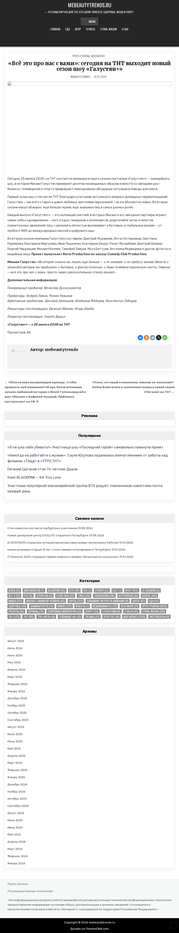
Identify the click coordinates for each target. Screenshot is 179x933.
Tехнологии (104, 596)
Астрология (128, 596)
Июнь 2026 (14, 655)
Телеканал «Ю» (70, 617)
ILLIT (117, 590)
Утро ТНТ (111, 617)
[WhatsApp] (164, 337)
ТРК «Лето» (46, 617)
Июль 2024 (14, 820)
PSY (28, 596)
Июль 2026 (14, 648)
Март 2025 (14, 762)
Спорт (91, 611)
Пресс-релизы (81, 56)
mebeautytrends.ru (89, 5)
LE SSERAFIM (151, 590)
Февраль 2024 (17, 856)
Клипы (64, 606)
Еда (67, 29)
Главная (55, 29)
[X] (158, 337)
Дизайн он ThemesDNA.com (89, 928)
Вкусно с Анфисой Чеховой (45, 601)
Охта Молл (129, 606)
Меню (92, 21)
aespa (14, 590)
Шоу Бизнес (98, 56)
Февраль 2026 (17, 684)
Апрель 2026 (16, 669)
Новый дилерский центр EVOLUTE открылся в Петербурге (47, 535)
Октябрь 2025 (17, 712)
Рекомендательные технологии (30, 891)
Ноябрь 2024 (16, 791)
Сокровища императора (64, 611)
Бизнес (149, 596)
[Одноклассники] (146, 337)
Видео (15, 601)
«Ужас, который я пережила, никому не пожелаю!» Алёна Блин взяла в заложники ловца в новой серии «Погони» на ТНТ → (133, 387)
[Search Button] (98, 39)
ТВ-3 (14, 617)
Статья (131, 611)
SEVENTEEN (44, 596)
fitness (90, 29)
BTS (74, 590)
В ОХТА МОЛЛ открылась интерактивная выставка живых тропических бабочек (63, 542)
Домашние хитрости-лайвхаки (107, 601)
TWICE (84, 596)
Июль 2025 (14, 734)
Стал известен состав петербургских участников (42, 528)
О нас (125, 29)
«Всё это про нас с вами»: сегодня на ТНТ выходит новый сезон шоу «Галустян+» (89, 66)
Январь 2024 (16, 863)
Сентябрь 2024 (18, 805)
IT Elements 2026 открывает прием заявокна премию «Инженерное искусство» (63, 556)
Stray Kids (65, 596)
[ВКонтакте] (140, 337)
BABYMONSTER (34, 590)
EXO (87, 590)
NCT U (14, 596)
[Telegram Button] (80, 39)
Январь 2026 (16, 691)
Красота (82, 606)
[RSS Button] (92, 39)
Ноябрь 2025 (16, 705)
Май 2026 (14, 662)
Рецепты (16, 611)
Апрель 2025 (16, 755)
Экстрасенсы (159, 617)
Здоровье (17, 606)
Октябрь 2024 (17, 798)
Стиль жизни (108, 29)
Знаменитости (41, 606)
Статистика (111, 611)
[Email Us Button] (86, 39)
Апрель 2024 (16, 841)
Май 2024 (14, 834)
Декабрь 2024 (17, 784)
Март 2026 (14, 676)
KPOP (78, 29)
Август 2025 (15, 727)
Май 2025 (14, 748)
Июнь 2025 (14, 741)
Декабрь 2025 (17, 698)
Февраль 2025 (17, 770)
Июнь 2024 (14, 827)
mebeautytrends (80, 76)
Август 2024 (15, 813)
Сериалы (36, 611)
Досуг (138, 601)
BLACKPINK (56, 590)
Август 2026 (15, 641)
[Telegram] (152, 337)
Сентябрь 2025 (18, 720)
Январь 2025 (16, 777)
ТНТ (28, 617)
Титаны (92, 617)
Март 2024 (14, 849)
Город (76, 601)
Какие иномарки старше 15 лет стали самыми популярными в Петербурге (59, 549)
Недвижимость (105, 606)
